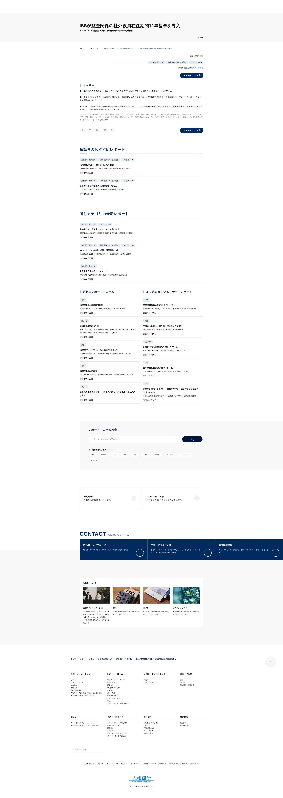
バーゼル (94, 460)
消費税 (145, 455)
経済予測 (84, 321)
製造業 (103, 455)
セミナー (75, 717)
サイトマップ (135, 764)
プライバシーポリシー (105, 764)
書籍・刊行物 (186, 674)
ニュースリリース (79, 749)
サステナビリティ (115, 717)
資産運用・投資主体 (127, 48)
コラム (83, 387)
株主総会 (170, 455)
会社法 (157, 455)
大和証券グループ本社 (177, 764)
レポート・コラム (94, 48)
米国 (82, 345)
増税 (124, 455)
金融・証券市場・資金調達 (177, 62)
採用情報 (184, 717)
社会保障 (148, 342)
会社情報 (148, 717)
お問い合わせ (89, 764)
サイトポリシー (121, 764)
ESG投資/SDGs (196, 62)
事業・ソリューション (81, 674)
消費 (92, 455)
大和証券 (193, 764)
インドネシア (184, 455)
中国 (146, 321)
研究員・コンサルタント (155, 674)
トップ (82, 48)
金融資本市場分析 (110, 48)
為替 (134, 455)
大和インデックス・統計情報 (154, 764)
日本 (82, 300)
